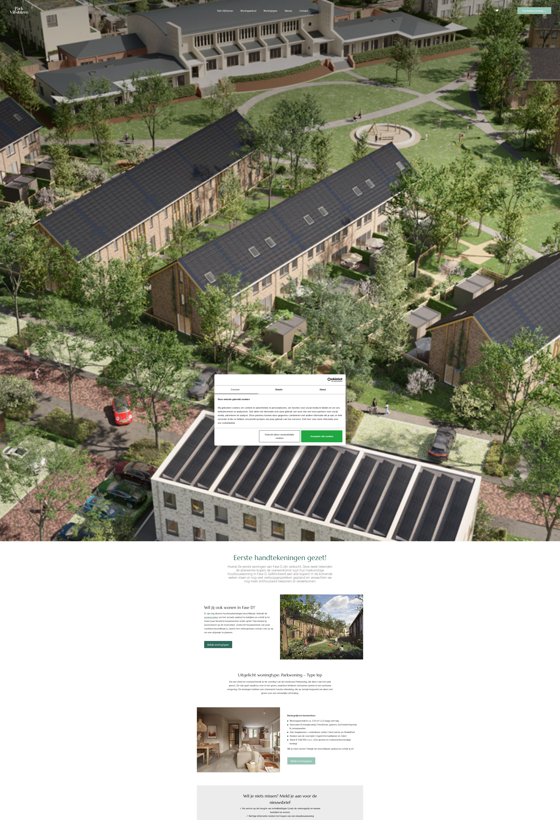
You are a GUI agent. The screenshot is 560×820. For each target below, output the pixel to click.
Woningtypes (270, 10)
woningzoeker (211, 617)
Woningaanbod (248, 10)
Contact (303, 10)
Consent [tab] (235, 389)
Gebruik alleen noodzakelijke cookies (279, 436)
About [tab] (323, 389)
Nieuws (288, 10)
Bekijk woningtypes (218, 644)
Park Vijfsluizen (225, 10)
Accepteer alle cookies (321, 436)
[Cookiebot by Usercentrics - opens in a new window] (329, 380)
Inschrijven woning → (534, 10)
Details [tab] (278, 389)
